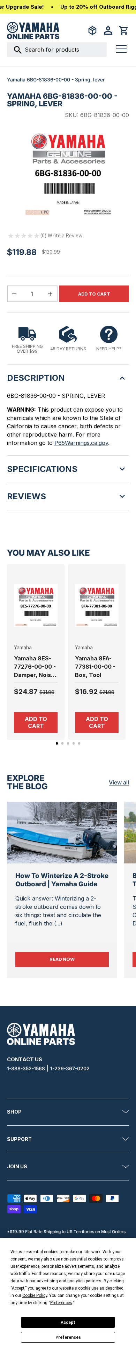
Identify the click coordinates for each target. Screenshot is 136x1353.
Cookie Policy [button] (34, 1295)
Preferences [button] (61, 1302)
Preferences (68, 1337)
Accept (68, 1322)
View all (119, 782)
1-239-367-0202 (70, 1068)
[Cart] (124, 30)
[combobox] (57, 49)
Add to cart (94, 294)
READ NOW (79, 959)
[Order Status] (92, 30)
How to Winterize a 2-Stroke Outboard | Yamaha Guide (61, 880)
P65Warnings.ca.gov (81, 442)
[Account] (108, 30)
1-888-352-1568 (26, 1068)
